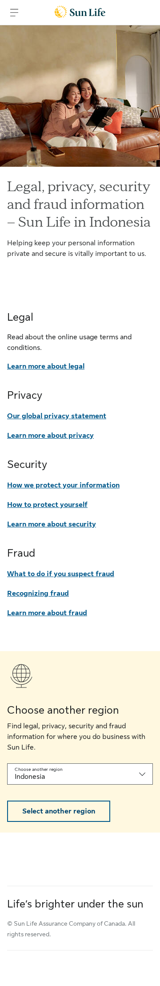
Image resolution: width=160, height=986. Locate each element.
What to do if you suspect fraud (60, 574)
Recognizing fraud (38, 593)
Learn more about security (51, 524)
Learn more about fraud (47, 613)
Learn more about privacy (50, 436)
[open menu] (14, 12)
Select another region (58, 811)
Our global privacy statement (56, 416)
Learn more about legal (45, 366)
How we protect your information (63, 485)
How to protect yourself (47, 505)
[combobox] (80, 774)
